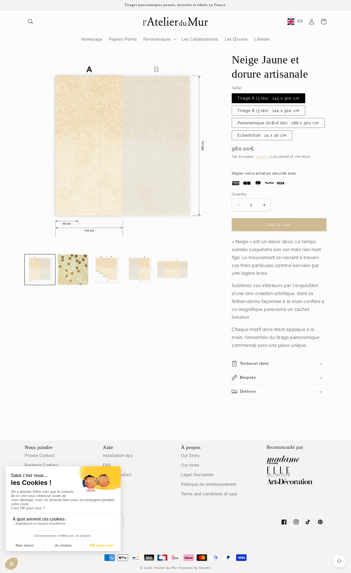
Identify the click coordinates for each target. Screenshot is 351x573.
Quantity (239, 194)
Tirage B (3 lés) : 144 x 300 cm (268, 110)
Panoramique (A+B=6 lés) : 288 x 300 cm (278, 123)
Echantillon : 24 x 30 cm (262, 135)
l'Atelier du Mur (166, 568)
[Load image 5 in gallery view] (172, 269)
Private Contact (40, 455)
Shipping (262, 157)
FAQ (107, 465)
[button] (31, 22)
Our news (190, 465)
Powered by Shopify (195, 568)
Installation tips (118, 455)
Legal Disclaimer (197, 475)
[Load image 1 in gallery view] (40, 269)
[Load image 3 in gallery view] (106, 269)
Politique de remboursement (209, 484)
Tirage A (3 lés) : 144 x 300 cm (268, 98)
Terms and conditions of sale (209, 494)
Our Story (190, 455)
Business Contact (41, 465)
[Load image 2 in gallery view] (73, 269)
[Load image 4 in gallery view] (139, 269)
